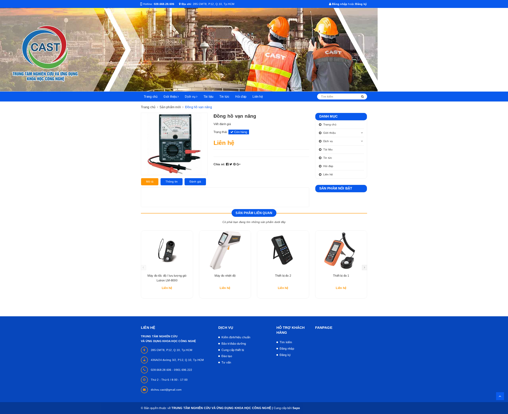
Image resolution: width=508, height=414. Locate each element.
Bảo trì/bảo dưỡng (233, 343)
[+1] (238, 164)
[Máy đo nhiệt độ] (225, 250)
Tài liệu (209, 96)
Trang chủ (151, 96)
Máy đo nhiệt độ (225, 275)
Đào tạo (226, 356)
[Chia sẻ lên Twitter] (231, 164)
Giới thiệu (171, 96)
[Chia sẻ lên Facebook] (228, 164)
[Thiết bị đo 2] (283, 250)
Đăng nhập (339, 4)
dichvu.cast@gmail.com (166, 389)
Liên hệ (257, 96)
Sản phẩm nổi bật (335, 188)
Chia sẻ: (219, 164)
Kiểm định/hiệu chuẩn (235, 337)
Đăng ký (361, 4)
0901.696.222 (183, 369)
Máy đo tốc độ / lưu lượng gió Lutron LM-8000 (166, 278)
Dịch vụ (190, 96)
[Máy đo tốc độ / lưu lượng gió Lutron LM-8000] (167, 250)
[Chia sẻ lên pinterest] (235, 164)
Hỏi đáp (240, 96)
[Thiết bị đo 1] (341, 250)
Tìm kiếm (286, 342)
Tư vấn (226, 362)
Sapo (296, 408)
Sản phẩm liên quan (254, 213)
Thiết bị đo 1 (341, 275)
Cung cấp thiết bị (232, 350)
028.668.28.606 (164, 4)
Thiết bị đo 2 (283, 275)
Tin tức (224, 96)
